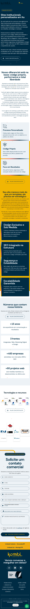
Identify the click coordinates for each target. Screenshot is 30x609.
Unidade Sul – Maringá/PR (15, 547)
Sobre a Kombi (22, 582)
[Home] (6, 3)
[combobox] (15, 511)
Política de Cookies (19, 602)
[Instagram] (9, 568)
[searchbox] (16, 511)
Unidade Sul (7, 585)
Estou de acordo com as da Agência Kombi (16, 528)
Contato (8, 591)
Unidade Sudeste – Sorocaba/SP (15, 544)
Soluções (22, 585)
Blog (22, 589)
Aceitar (16, 605)
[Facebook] (21, 568)
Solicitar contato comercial (16, 534)
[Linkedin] (15, 568)
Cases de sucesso (8, 587)
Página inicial (8, 582)
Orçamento (22, 587)
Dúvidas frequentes (8, 589)
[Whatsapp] (27, 606)
